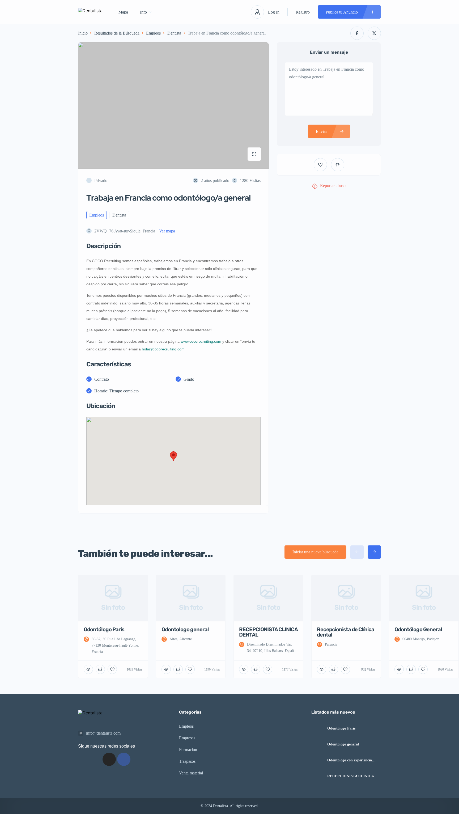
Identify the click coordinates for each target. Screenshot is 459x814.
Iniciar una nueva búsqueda (315, 552)
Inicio (83, 33)
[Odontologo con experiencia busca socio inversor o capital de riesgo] (317, 760)
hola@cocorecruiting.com (163, 349)
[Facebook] (123, 759)
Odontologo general (343, 744)
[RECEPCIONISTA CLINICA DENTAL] (317, 776)
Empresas (187, 738)
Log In (273, 12)
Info (143, 12)
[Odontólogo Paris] (317, 728)
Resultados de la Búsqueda (116, 33)
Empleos (153, 33)
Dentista (174, 33)
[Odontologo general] (317, 744)
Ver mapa (167, 231)
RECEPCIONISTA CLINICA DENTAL (350, 776)
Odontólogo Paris (341, 728)
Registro (303, 12)
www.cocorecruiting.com (201, 341)
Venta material (191, 773)
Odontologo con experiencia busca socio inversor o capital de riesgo (353, 760)
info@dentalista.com (103, 733)
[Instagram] (109, 759)
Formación (188, 749)
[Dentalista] (90, 12)
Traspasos (187, 761)
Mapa (123, 12)
